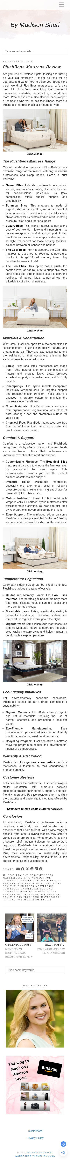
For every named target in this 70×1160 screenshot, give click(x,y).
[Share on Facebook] (23, 869)
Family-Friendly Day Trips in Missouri (51, 948)
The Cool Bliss (16, 249)
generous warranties (40, 762)
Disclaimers (35, 1131)
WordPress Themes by (35, 1156)
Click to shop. (35, 571)
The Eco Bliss (16, 266)
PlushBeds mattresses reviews (28, 889)
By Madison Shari (35, 24)
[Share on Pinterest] (32, 869)
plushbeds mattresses (36, 886)
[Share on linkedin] (36, 869)
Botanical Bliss (16, 205)
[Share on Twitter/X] (27, 869)
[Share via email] (18, 869)
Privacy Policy (35, 1138)
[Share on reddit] (41, 869)
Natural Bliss (14, 185)
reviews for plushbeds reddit (27, 900)
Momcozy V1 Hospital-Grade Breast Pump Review (19, 950)
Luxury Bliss (14, 225)
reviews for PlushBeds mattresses (31, 897)
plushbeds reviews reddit (24, 892)
